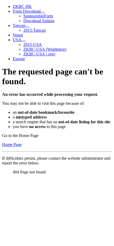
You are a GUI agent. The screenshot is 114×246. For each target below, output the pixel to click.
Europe (19, 58)
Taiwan (19, 25)
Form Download (27, 11)
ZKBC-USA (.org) (39, 54)
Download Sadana (38, 20)
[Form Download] (43, 12)
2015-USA (32, 44)
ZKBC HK (22, 6)
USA (17, 39)
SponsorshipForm (38, 16)
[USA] (23, 41)
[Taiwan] (27, 27)
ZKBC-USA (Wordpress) (44, 49)
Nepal (18, 35)
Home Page (12, 144)
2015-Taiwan (34, 30)
